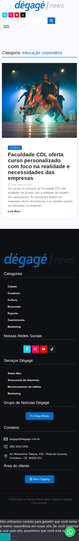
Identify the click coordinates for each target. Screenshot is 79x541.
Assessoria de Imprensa (23, 380)
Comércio (15, 147)
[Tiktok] (22, 14)
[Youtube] (16, 14)
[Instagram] (10, 14)
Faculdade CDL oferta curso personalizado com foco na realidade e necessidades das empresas (39, 166)
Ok (5, 537)
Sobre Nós (14, 373)
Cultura (12, 299)
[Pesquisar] (51, 20)
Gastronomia (16, 319)
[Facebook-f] (4, 14)
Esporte (13, 313)
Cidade (12, 286)
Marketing (14, 326)
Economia (14, 306)
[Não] (14, 538)
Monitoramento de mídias (24, 386)
